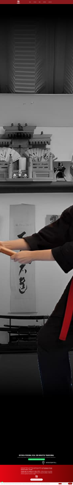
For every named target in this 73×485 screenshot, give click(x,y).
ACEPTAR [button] (60, 483)
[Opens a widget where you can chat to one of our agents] (70, 484)
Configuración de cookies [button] (65, 483)
